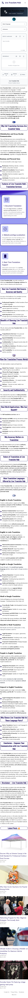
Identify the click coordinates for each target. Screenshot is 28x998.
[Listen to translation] (16, 56)
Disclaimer (21, 992)
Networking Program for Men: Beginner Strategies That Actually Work (13, 919)
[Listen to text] (16, 36)
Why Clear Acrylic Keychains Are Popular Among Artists (13, 888)
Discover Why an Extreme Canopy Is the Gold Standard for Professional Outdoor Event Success (13, 855)
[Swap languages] (14, 19)
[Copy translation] (20, 56)
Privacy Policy (14, 992)
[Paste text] (20, 36)
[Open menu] (25, 3)
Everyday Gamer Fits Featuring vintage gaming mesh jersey (12, 983)
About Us (14, 994)
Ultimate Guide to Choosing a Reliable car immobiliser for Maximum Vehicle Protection (14, 951)
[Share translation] (23, 56)
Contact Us (6, 992)
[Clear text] (23, 36)
